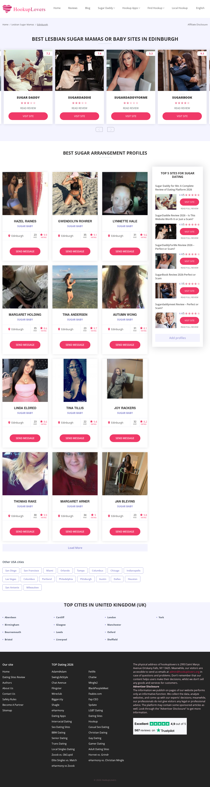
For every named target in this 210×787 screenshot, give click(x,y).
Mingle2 (93, 682)
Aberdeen (10, 617)
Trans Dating (59, 743)
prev (99, 129)
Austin (102, 579)
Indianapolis (133, 570)
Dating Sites (95, 716)
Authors (7, 682)
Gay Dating (95, 738)
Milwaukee (32, 587)
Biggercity (57, 699)
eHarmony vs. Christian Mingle (106, 760)
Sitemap (7, 710)
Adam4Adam (59, 671)
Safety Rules (9, 699)
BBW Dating (58, 732)
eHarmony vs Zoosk (63, 765)
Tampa (81, 570)
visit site (189, 201)
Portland (47, 579)
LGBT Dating (96, 710)
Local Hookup (180, 8)
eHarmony (58, 710)
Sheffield (112, 639)
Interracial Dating (62, 721)
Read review (28, 108)
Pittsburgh (86, 579)
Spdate (93, 705)
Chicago (115, 570)
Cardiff (60, 617)
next (110, 129)
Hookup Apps (130, 8)
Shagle (55, 705)
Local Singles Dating (63, 749)
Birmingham (12, 624)
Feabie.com (95, 693)
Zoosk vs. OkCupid (62, 754)
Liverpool (61, 639)
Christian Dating (98, 732)
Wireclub (57, 693)
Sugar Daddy (105, 8)
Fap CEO (93, 699)
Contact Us (8, 693)
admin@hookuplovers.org (184, 671)
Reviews (72, 8)
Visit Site (28, 116)
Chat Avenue (59, 682)
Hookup (93, 721)
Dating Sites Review (13, 677)
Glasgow (61, 624)
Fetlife (92, 671)
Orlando (65, 570)
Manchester (114, 624)
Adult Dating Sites (99, 749)
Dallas (117, 579)
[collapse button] (75, 547)
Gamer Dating (97, 743)
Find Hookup (155, 8)
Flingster (57, 688)
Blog (87, 8)
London (111, 617)
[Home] (24, 9)
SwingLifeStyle (60, 677)
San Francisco (31, 570)
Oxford (111, 632)
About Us (7, 688)
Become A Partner (13, 705)
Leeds (59, 632)
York (161, 617)
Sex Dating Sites (61, 727)
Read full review (189, 208)
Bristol (8, 639)
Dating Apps (59, 716)
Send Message (25, 251)
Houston (132, 579)
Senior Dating (59, 738)
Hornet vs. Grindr (99, 754)
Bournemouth (13, 632)
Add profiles (177, 338)
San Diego (10, 570)
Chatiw (92, 677)
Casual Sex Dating (99, 727)
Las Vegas (10, 579)
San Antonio (12, 587)
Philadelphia (66, 579)
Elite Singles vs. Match (64, 760)
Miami (49, 570)
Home (57, 8)
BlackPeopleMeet (98, 688)
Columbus (97, 570)
